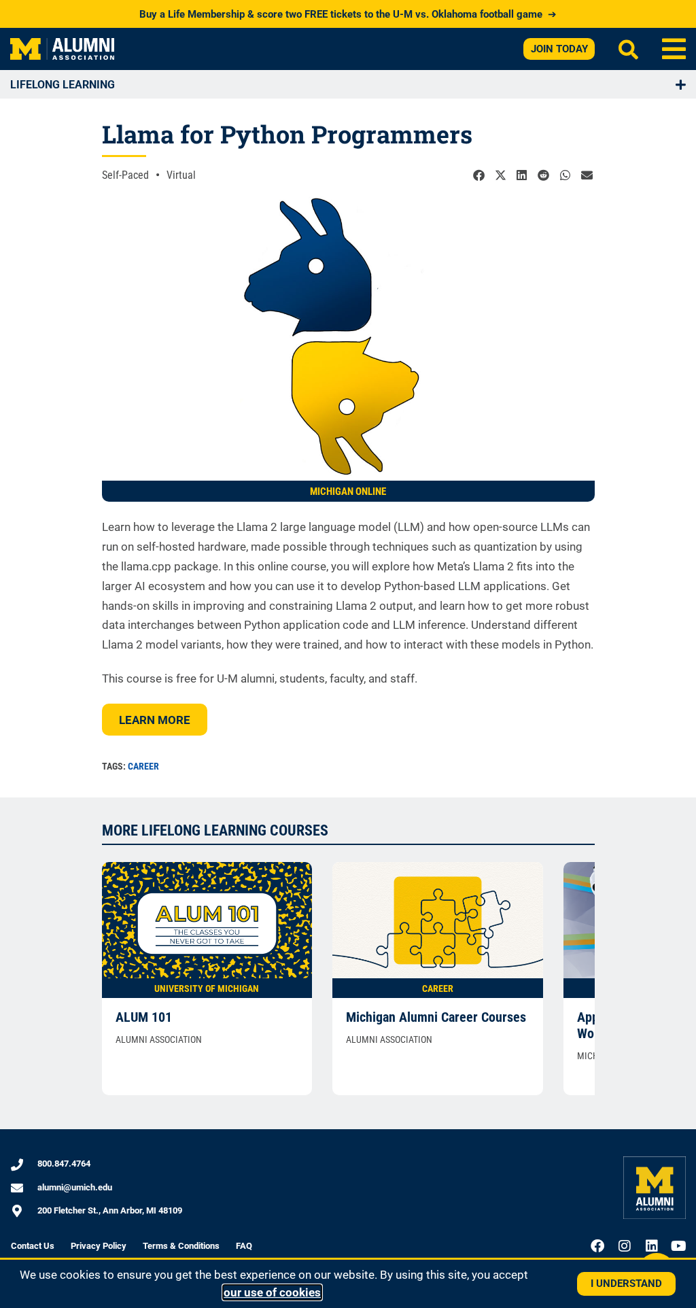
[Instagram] (624, 1246)
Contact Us (32, 1246)
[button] (674, 49)
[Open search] (628, 49)
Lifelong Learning (62, 84)
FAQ (244, 1246)
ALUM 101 (144, 1017)
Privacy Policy (98, 1246)
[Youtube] (679, 1246)
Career (143, 766)
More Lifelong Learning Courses (215, 830)
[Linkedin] (652, 1246)
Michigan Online (348, 491)
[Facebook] (597, 1246)
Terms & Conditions (181, 1246)
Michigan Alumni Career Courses (436, 1017)
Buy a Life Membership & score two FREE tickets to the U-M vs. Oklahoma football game (348, 14)
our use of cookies (272, 1292)
